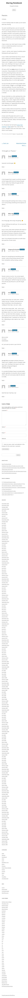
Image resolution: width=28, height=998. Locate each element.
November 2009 (5, 663)
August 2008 (4, 690)
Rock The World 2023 (6, 464)
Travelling (4, 876)
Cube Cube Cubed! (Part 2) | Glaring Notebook (12, 493)
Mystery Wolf (5, 907)
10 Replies (4, 19)
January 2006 (4, 746)
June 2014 (4, 568)
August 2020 (4, 512)
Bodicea (3, 914)
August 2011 (4, 625)
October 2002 (5, 815)
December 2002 (5, 812)
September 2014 (5, 562)
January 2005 (4, 767)
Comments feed (5, 891)
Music (3, 864)
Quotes (3, 871)
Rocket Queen (5, 905)
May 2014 (4, 570)
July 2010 (4, 649)
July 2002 (4, 821)
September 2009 (5, 667)
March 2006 (4, 742)
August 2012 (4, 604)
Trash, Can (5, 143)
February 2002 (5, 830)
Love (3, 860)
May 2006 (4, 738)
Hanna (10, 330)
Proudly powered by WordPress (8, 995)
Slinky (3, 968)
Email (3, 432)
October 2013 (5, 582)
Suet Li (3, 923)
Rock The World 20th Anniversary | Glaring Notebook (13, 487)
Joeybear (4, 911)
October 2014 (5, 561)
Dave (3, 963)
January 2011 (4, 638)
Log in (3, 887)
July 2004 (4, 778)
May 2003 (4, 803)
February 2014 (5, 575)
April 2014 (4, 571)
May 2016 (4, 527)
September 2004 (5, 774)
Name (4, 427)
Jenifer (3, 929)
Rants (14, 134)
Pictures (3, 866)
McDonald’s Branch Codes (10, 482)
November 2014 (5, 559)
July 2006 (4, 735)
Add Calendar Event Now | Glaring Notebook (12, 484)
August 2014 (4, 564)
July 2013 (4, 588)
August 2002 (4, 819)
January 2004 (4, 789)
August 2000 (4, 841)
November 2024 (5, 503)
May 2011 (4, 631)
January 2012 (4, 616)
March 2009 (4, 677)
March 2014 (4, 573)
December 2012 (5, 598)
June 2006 (4, 737)
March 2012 (4, 613)
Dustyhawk (4, 977)
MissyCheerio (5, 909)
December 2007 (5, 704)
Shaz (3, 961)
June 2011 (4, 629)
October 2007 (5, 708)
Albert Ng (11, 213)
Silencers (10, 172)
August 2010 (4, 647)
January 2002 (4, 832)
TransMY (4, 973)
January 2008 (4, 702)
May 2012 (4, 609)
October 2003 (5, 794)
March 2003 (4, 807)
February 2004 (5, 787)
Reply (3, 166)
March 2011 (4, 634)
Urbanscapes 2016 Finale (7, 469)
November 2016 (5, 519)
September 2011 (5, 623)
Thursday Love (5, 903)
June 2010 (4, 650)
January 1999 (4, 844)
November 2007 (5, 706)
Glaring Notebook (14, 3)
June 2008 (4, 693)
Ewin (3, 955)
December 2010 (5, 640)
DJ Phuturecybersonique (7, 986)
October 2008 (5, 686)
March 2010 (4, 656)
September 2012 (5, 602)
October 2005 (5, 751)
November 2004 (5, 771)
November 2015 (5, 537)
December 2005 (5, 747)
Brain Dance (4, 981)
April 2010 (4, 654)
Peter (3, 964)
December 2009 (5, 661)
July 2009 (4, 670)
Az (2, 945)
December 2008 (5, 683)
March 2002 (4, 828)
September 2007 (5, 710)
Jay (2, 941)
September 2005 (5, 753)
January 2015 (4, 555)
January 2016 (4, 534)
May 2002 (4, 824)
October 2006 (5, 729)
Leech (3, 932)
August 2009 (4, 668)
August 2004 (4, 776)
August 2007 (4, 711)
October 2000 (5, 837)
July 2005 (4, 756)
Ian (2, 948)
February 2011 (5, 636)
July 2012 (4, 606)
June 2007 (4, 715)
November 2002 (5, 814)
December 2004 (5, 769)
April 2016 (4, 528)
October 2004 (5, 772)
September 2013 (5, 584)
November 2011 (5, 620)
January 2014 (4, 577)
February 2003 (5, 808)
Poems (3, 869)
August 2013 (4, 586)
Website (4, 438)
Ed (2, 946)
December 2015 (5, 536)
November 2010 (5, 641)
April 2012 (4, 611)
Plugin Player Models (6, 868)
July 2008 (4, 692)
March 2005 (4, 763)
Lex (2, 939)
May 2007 (4, 717)
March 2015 (4, 552)
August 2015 (4, 543)
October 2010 (5, 643)
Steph (9, 126)
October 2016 (5, 521)
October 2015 (5, 539)
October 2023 (5, 507)
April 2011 (4, 632)
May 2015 (4, 548)
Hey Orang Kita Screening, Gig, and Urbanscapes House (14, 471)
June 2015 (4, 546)
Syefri (3, 966)
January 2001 (4, 835)
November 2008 (5, 684)
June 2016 (4, 525)
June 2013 (4, 589)
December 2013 (5, 579)
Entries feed (4, 889)
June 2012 (4, 607)
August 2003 (4, 798)
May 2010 (4, 652)
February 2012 (5, 615)
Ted (2, 952)
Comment (5, 410)
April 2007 (4, 719)
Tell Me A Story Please (6, 902)
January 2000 (4, 842)
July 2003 (4, 799)
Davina (3, 927)
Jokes (3, 859)
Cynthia (3, 918)
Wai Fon (3, 912)
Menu (14, 9)
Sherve (3, 925)
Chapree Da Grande (13, 249)
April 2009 (4, 676)
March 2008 (4, 699)
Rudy (3, 957)
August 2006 (4, 733)
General (3, 855)
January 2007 (4, 724)
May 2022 (4, 510)
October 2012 (5, 600)
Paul (3, 954)
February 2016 (5, 532)
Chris (3, 959)
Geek (3, 853)
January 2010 (4, 659)
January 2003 (4, 810)
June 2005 (4, 758)
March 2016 (4, 530)
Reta (3, 937)
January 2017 (4, 518)
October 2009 (5, 665)
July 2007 (4, 713)
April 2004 (4, 783)
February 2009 (5, 679)
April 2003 (4, 805)
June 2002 (4, 823)
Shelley (3, 921)
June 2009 (4, 672)
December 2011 (5, 618)
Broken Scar (4, 982)
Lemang (3, 972)
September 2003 (5, 796)
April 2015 (4, 550)
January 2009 (4, 681)
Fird (3, 950)
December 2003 (5, 790)
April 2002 (4, 826)
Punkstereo (4, 979)
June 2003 (4, 801)
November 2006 (5, 728)
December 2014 (5, 557)
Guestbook (4, 857)
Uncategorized (5, 878)
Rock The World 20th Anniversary (9, 473)
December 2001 (5, 833)
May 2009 (4, 674)
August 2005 (4, 754)
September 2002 (5, 817)
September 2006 (5, 731)
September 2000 (5, 839)
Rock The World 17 (7, 489)
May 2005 (4, 760)
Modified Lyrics (5, 862)
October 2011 (5, 622)
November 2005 (5, 749)
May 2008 (4, 695)
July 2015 (4, 545)
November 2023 (5, 505)
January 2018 (4, 514)
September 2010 (5, 645)
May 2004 (4, 781)
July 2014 (4, 566)
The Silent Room (5, 984)
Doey (3, 936)
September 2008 (5, 688)
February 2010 (5, 658)
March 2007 (4, 720)
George (3, 970)
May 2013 (4, 591)
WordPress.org (5, 893)
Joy (2, 943)
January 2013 (4, 597)
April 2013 (4, 593)
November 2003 (5, 792)
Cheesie (3, 916)
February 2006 (5, 744)
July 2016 (4, 523)
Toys (3, 875)
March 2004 (4, 785)
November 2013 (5, 580)
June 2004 (4, 780)
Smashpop (4, 975)
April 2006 (4, 740)
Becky (3, 930)
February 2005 (5, 765)
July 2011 (4, 627)
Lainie (3, 934)
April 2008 (4, 697)
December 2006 (5, 726)
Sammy (3, 920)
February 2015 (5, 554)
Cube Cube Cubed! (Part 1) (7, 494)
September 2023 (5, 509)
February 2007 (5, 722)
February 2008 (5, 701)
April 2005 (4, 762)
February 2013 (5, 595)
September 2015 (5, 541)
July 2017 (4, 516)
